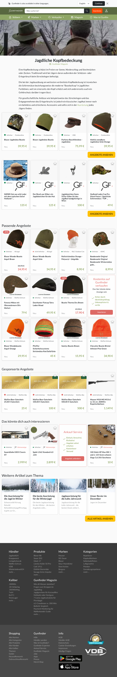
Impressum (63, 648)
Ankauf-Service (40, 648)
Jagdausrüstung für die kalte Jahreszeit (71, 497)
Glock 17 (37, 561)
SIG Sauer (62, 558)
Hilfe (36, 637)
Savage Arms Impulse (42, 572)
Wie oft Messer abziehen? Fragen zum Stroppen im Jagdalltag (44, 587)
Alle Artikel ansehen (100, 518)
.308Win (12, 584)
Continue (98, 3)
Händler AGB (63, 640)
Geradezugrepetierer (92, 569)
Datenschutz (63, 643)
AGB (60, 637)
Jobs (35, 654)
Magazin (78, 17)
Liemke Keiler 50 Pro (42, 564)
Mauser (61, 555)
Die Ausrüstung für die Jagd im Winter (13, 497)
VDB (11, 566)
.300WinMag (14, 589)
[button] (105, 10)
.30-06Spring (14, 587)
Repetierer (87, 555)
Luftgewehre (88, 564)
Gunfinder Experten (42, 645)
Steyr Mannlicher (65, 564)
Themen (12, 651)
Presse (36, 659)
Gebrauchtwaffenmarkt (18, 659)
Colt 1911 (38, 566)
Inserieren (97, 11)
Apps (36, 656)
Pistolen (86, 566)
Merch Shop (38, 662)
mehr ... (12, 572)
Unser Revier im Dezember (98, 497)
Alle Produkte (14, 643)
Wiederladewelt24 (16, 569)
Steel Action (63, 566)
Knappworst (14, 558)
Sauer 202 (38, 558)
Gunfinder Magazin (60, 64)
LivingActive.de (15, 561)
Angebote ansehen (101, 154)
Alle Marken (14, 637)
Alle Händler (14, 645)
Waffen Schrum (15, 564)
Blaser (61, 561)
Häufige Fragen (64, 651)
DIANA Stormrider (41, 569)
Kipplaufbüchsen (90, 558)
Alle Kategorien (15, 640)
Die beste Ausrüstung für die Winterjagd (44, 497)
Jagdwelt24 (14, 555)
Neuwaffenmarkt (16, 656)
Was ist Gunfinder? (102, 17)
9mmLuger (13, 598)
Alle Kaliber (13, 648)
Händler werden (40, 640)
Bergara (61, 569)
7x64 (11, 592)
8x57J (11, 595)
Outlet (11, 654)
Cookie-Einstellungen (67, 645)
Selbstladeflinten (90, 561)
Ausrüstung (82, 105)
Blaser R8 (38, 555)
